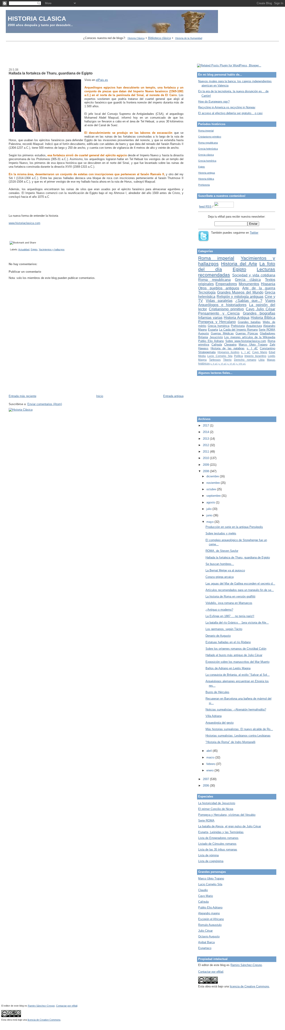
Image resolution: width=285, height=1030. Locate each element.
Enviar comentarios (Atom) (44, 404)
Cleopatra (230, 344)
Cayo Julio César (260, 309)
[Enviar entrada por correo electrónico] (9, 249)
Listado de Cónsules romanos (217, 843)
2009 (206, 464)
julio (209, 509)
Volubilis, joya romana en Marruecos (229, 603)
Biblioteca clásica (159, 38)
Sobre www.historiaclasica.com (245, 341)
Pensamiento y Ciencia (219, 313)
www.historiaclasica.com (24, 223)
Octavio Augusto (209, 936)
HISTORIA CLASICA (37, 18)
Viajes (270, 301)
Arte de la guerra (258, 288)
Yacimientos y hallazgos (52, 249)
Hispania (268, 284)
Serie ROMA (267, 329)
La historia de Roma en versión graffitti (230, 596)
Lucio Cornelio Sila (219, 355)
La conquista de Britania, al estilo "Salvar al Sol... (238, 674)
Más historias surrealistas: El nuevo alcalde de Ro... (239, 729)
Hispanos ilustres (228, 352)
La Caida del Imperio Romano (238, 329)
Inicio (99, 396)
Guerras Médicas (222, 333)
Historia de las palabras (227, 348)
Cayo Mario (259, 352)
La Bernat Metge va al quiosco (225, 570)
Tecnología (207, 292)
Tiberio (227, 359)
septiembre (214, 495)
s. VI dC (231, 364)
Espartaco (204, 948)
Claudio (203, 890)
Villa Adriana (214, 716)
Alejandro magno (209, 913)
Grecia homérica (207, 160)
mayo (210, 521)
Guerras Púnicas (247, 333)
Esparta (213, 329)
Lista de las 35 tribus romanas (217, 849)
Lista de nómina (208, 855)
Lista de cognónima (210, 861)
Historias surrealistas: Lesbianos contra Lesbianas (238, 735)
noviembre (213, 482)
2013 (206, 438)
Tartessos (215, 359)
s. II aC (214, 364)
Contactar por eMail (210, 971)
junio (209, 515)
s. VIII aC (241, 364)
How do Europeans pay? (214, 101)
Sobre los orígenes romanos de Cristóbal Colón (236, 648)
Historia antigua (206, 172)
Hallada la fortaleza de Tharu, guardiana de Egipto (51, 73)
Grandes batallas (249, 322)
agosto (211, 502)
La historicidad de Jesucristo (216, 803)
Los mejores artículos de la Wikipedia (249, 337)
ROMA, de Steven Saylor (222, 550)
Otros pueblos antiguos (218, 288)
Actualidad (23, 249)
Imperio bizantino (255, 355)
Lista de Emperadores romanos (218, 838)
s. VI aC (222, 364)
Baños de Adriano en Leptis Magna (228, 668)
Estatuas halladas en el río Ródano (228, 642)
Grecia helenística (208, 148)
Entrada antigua (173, 396)
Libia (262, 359)
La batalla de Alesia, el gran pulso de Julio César (229, 826)
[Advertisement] (142, 53)
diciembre (213, 476)
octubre (211, 489)
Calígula (217, 344)
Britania (203, 337)
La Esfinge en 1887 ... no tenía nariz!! (230, 616)
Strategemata (207, 352)
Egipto (34, 249)
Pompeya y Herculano (217, 322)
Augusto (203, 333)
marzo (210, 757)
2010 (206, 458)
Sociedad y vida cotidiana (253, 275)
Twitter (254, 232)
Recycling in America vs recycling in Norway (226, 107)
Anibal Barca (206, 942)
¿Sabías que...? (248, 301)
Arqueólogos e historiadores (222, 305)
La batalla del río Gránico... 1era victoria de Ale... (237, 622)
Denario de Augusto (218, 635)
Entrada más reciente (22, 396)
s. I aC (245, 352)
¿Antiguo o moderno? (219, 609)
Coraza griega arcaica (220, 577)
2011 (206, 451)
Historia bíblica (206, 178)
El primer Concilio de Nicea (215, 809)
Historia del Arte (239, 263)
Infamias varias (210, 317)
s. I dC (252, 348)
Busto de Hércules (217, 692)
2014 (206, 432)
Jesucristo (216, 337)
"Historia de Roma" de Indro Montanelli (230, 742)
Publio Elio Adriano (211, 341)
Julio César (205, 930)
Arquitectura (254, 326)
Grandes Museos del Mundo (240, 292)
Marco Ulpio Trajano (253, 344)
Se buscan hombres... (220, 564)
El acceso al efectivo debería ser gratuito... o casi (230, 113)
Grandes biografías (259, 313)
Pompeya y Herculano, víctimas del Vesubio (226, 814)
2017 (206, 425)
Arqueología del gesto (220, 722)
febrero (211, 764)
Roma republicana (208, 142)
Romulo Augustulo (210, 925)
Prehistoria (204, 184)
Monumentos (249, 284)
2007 (206, 779)
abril (209, 750)
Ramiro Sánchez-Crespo (246, 965)
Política (238, 355)
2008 (206, 471)
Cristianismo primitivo (209, 136)
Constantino (267, 348)
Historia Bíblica (263, 317)
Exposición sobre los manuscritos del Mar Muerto (237, 661)
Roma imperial (206, 130)
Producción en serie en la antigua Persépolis (234, 527)
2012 (206, 445)
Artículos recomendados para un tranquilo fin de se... (240, 590)
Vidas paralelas (219, 301)
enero (210, 770)
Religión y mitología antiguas (240, 297)
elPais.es (102, 80)
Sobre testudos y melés (221, 533)
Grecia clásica (206, 154)
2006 (206, 785)
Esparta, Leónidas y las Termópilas (221, 832)
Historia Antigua (236, 317)
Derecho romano (245, 359)
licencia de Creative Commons (249, 986)
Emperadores (226, 284)
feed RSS (205, 206)
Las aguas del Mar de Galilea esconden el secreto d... (240, 583)
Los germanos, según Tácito (224, 629)
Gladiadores (267, 333)
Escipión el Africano (211, 919)
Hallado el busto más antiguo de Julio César (234, 655)
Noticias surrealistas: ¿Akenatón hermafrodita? (236, 709)
